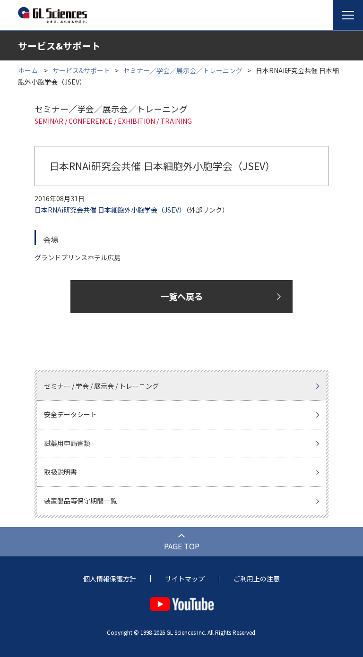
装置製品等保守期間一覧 (80, 500)
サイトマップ (185, 578)
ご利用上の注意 (256, 578)
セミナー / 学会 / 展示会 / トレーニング (101, 386)
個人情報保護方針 (109, 578)
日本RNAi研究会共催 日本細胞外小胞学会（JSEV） (110, 209)
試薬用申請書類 (67, 443)
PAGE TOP (181, 546)
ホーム (28, 70)
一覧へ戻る (181, 296)
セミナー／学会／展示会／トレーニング (182, 70)
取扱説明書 (60, 472)
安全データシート (70, 414)
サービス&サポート (81, 70)
